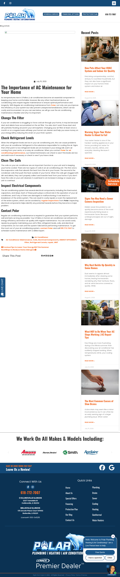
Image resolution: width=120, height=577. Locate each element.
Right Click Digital (39, 575)
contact (44, 228)
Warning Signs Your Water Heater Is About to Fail (98, 133)
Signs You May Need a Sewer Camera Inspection (99, 200)
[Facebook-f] (4, 3)
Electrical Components (48, 240)
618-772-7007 (30, 492)
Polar (53, 105)
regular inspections (50, 200)
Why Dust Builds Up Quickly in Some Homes (100, 266)
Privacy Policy (70, 575)
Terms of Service (81, 575)
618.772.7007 (66, 228)
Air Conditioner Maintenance (19, 240)
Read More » (90, 92)
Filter (26, 242)
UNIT (56, 242)
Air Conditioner (41, 237)
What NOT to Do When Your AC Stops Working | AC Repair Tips (99, 334)
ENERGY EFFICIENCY (68, 240)
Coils (35, 240)
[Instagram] (10, 3)
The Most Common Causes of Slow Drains (99, 402)
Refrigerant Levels (38, 242)
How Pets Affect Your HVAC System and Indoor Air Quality (100, 69)
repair (50, 242)
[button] (114, 3)
